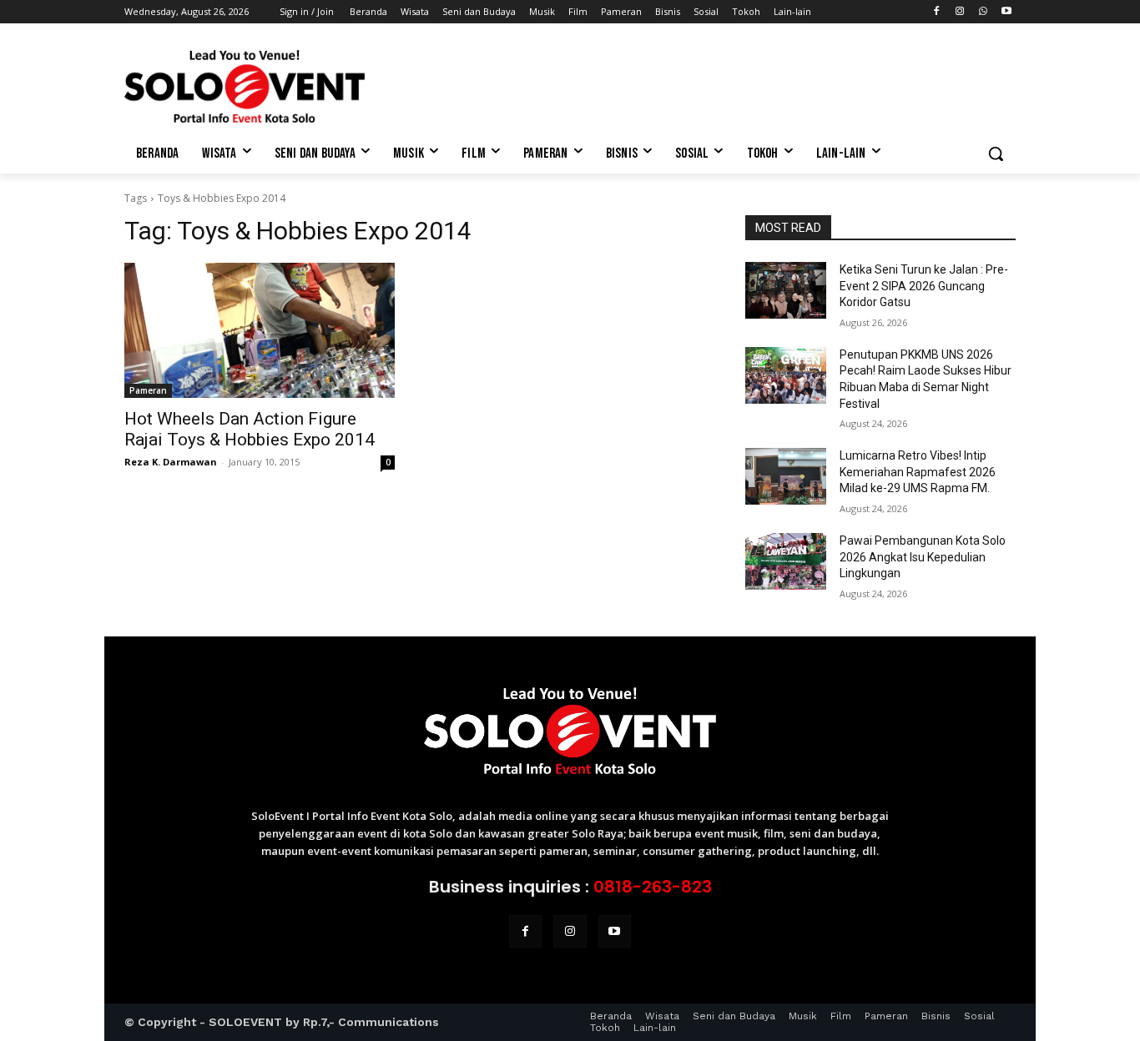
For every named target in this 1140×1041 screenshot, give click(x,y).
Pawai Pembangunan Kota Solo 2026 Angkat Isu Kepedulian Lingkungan (923, 557)
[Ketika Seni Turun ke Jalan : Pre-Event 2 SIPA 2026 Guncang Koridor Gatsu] (785, 290)
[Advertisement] (695, 84)
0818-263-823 (652, 886)
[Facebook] (936, 12)
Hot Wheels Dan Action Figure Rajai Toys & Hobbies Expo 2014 (249, 429)
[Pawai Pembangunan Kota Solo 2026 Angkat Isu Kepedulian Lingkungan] (785, 561)
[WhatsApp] (982, 12)
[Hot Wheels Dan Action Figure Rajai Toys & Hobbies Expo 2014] (259, 330)
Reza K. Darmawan (170, 461)
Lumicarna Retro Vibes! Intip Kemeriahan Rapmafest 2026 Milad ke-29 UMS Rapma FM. (918, 472)
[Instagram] (960, 12)
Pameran (148, 390)
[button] (996, 153)
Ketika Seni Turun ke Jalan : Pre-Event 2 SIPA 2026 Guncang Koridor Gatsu (924, 286)
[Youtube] (1006, 12)
